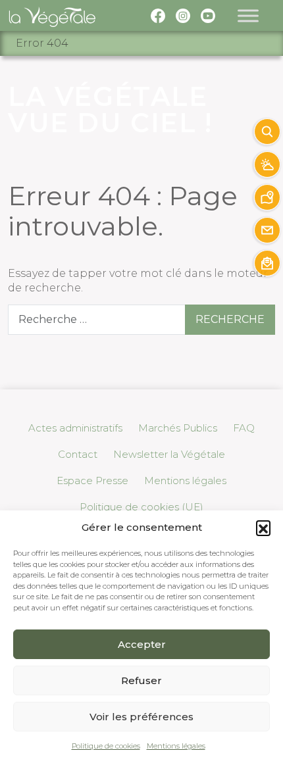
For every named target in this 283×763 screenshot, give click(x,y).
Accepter (142, 644)
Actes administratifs (75, 428)
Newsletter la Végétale (169, 454)
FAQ (244, 428)
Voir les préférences (141, 716)
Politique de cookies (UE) (141, 507)
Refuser (141, 680)
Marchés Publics (177, 428)
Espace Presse (92, 480)
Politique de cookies (106, 746)
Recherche (230, 319)
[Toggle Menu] (248, 15)
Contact (77, 454)
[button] (263, 527)
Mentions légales (176, 746)
